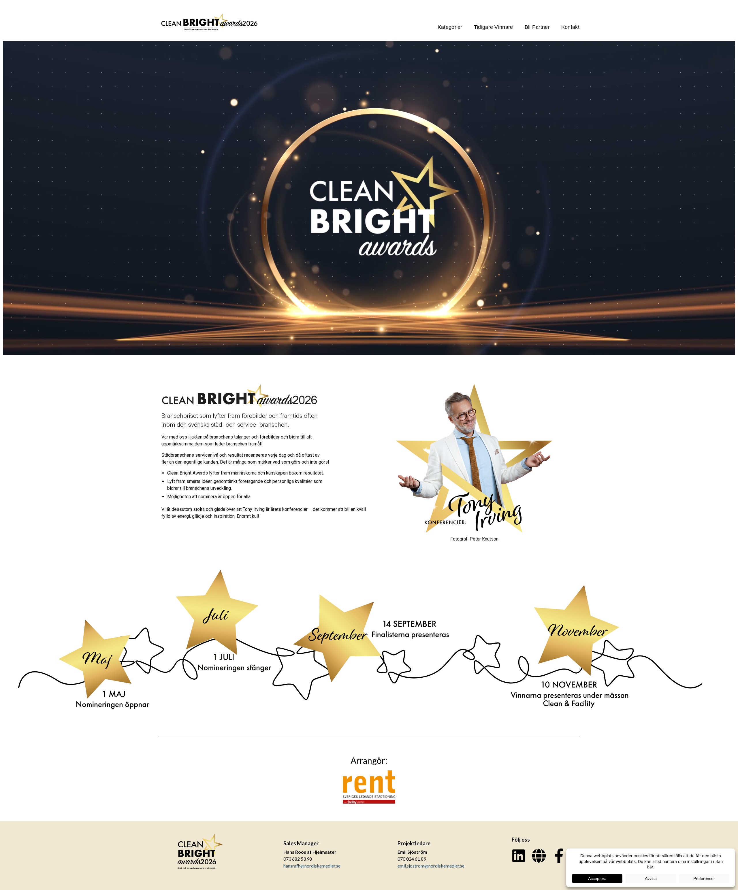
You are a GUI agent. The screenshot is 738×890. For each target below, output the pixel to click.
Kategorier (450, 27)
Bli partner (537, 27)
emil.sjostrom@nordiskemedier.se (431, 865)
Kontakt (570, 27)
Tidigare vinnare (493, 27)
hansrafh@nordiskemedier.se (311, 865)
